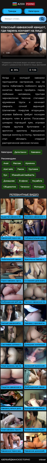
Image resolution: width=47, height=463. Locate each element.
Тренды (12, 11)
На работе (37, 181)
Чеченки (25, 187)
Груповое (33, 169)
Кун (5, 175)
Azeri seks (8, 169)
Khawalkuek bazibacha (23, 175)
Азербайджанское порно (15, 459)
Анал (6, 163)
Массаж (17, 163)
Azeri (26, 4)
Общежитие (9, 187)
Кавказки (35, 152)
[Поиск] (42, 19)
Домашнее (9, 181)
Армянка (30, 163)
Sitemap (42, 460)
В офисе (23, 181)
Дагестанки (20, 152)
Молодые (39, 187)
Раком (20, 169)
